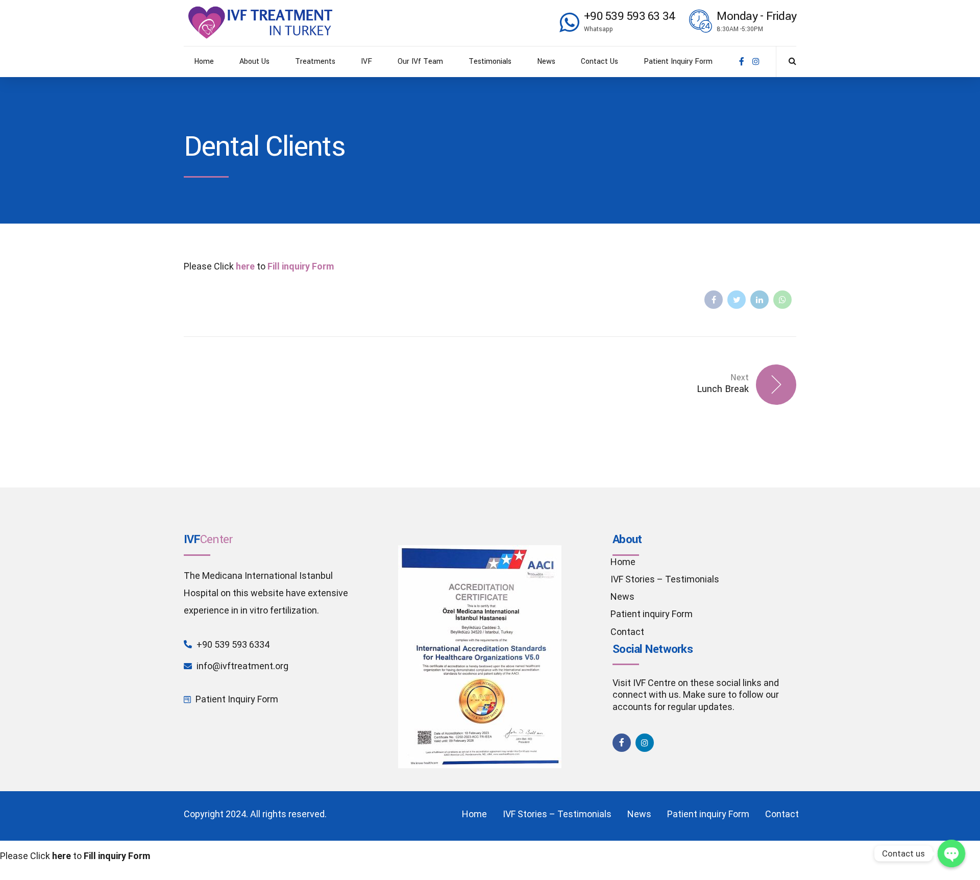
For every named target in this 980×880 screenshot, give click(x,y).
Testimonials (490, 61)
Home (204, 61)
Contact (627, 631)
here (245, 266)
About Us (254, 61)
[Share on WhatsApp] (782, 299)
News (546, 61)
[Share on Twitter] (736, 299)
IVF (366, 61)
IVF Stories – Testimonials (664, 579)
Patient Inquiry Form (678, 61)
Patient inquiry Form (651, 613)
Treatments (315, 61)
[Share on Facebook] (713, 299)
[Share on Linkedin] (759, 299)
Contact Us (599, 61)
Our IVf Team (420, 61)
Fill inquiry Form (300, 266)
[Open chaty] (951, 853)
